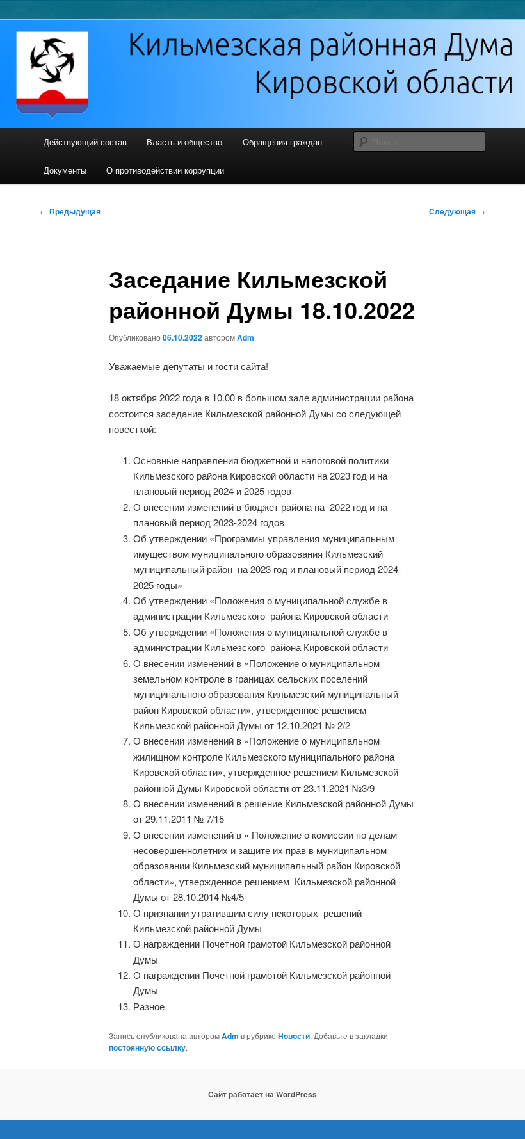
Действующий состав (85, 142)
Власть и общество (184, 142)
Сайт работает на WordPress (262, 1094)
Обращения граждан (282, 142)
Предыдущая (70, 211)
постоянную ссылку (147, 1047)
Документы (65, 170)
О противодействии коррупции (165, 170)
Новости (294, 1036)
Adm (245, 337)
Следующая (457, 211)
